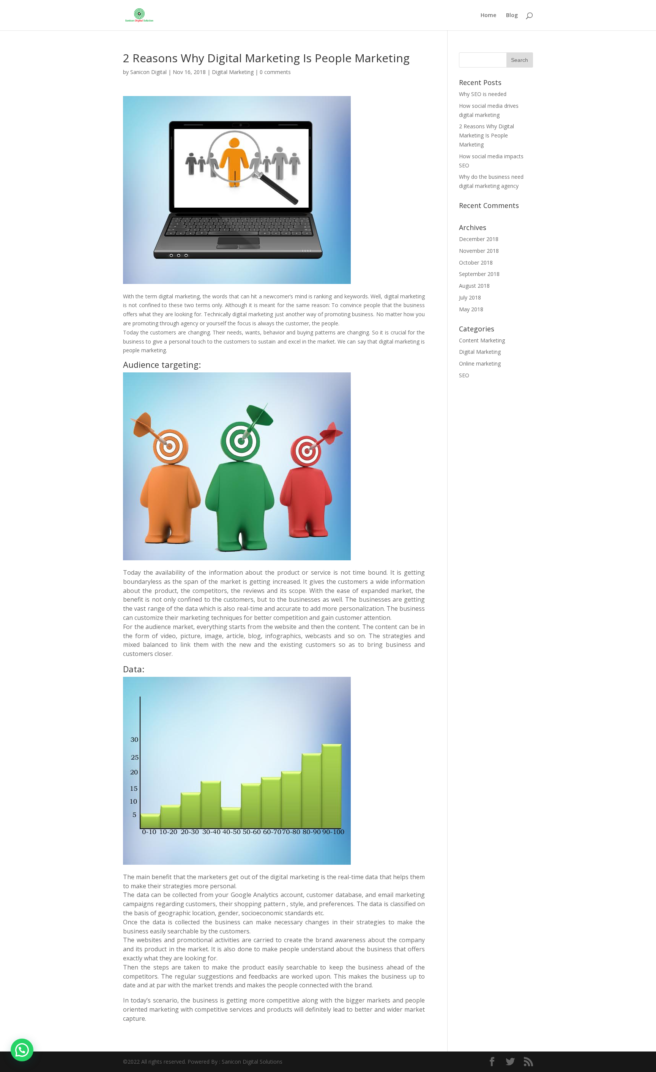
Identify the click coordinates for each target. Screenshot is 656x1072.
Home (488, 16)
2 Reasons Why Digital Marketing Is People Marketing (486, 135)
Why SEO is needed (482, 94)
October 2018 (476, 262)
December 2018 (478, 239)
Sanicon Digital (148, 72)
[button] (22, 1050)
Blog (512, 16)
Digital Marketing (233, 72)
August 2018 (474, 285)
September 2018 (479, 273)
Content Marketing (482, 340)
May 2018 (471, 309)
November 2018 (479, 250)
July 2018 (470, 297)
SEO (464, 375)
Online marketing (480, 363)
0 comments (275, 72)
